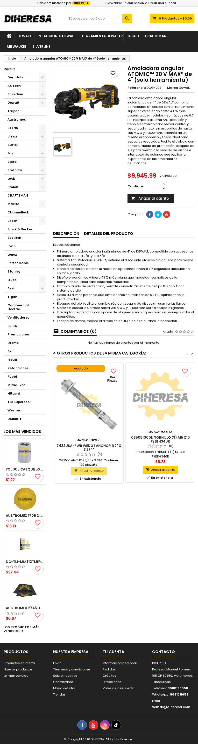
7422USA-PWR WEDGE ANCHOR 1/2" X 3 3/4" (89, 447)
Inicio (9, 69)
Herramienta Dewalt (101, 36)
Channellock (18, 212)
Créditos (109, 675)
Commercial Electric (18, 307)
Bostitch (14, 237)
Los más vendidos (22, 431)
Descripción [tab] (66, 233)
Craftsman (155, 36)
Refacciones (17, 368)
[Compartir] (149, 214)
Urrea (12, 136)
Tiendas (59, 694)
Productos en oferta (19, 663)
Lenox (12, 254)
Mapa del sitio (64, 688)
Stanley (14, 271)
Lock (11, 178)
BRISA (12, 326)
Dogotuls (15, 77)
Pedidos (109, 669)
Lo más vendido (16, 675)
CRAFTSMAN (17, 195)
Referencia (136, 88)
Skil (10, 351)
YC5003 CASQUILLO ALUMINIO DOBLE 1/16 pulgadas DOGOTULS (25, 469)
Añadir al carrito (150, 198)
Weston (13, 410)
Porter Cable (18, 263)
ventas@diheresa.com (171, 707)
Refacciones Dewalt (57, 36)
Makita (13, 204)
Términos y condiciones (72, 669)
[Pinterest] (166, 214)
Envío (57, 663)
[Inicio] (9, 36)
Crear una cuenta (162, 3)
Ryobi (12, 376)
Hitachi (13, 393)
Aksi (10, 288)
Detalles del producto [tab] (108, 233)
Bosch (133, 36)
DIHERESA (81, 3)
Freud (12, 359)
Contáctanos (63, 682)
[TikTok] (116, 725)
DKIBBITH (14, 418)
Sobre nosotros (65, 675)
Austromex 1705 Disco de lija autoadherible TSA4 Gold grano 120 (25, 516)
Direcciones (112, 682)
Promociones (18, 334)
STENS (12, 128)
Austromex (16, 119)
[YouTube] (93, 725)
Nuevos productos (18, 669)
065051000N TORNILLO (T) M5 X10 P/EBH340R (160, 439)
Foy (10, 153)
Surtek (13, 145)
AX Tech (14, 85)
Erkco (12, 280)
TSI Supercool (19, 402)
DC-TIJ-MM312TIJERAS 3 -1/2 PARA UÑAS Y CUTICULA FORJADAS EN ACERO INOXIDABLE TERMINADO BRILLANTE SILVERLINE (25, 562)
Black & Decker (19, 229)
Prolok (12, 187)
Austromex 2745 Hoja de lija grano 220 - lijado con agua (25, 608)
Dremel (13, 343)
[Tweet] (158, 214)
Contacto (163, 652)
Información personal (120, 663)
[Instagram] (104, 725)
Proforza (14, 170)
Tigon (12, 296)
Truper (13, 111)
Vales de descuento (118, 688)
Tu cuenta (113, 652)
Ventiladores (18, 317)
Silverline (41, 46)
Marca (172, 88)
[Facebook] (82, 725)
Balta (12, 161)
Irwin (11, 246)
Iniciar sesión (134, 3)
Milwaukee (16, 46)
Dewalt (25, 36)
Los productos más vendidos (22, 629)
